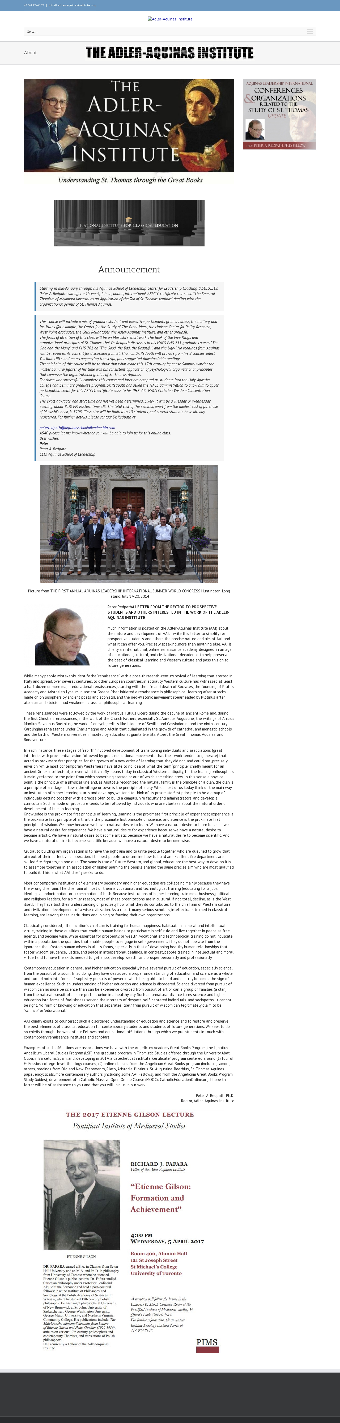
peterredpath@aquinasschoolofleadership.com (77, 427)
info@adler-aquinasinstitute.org (72, 5)
